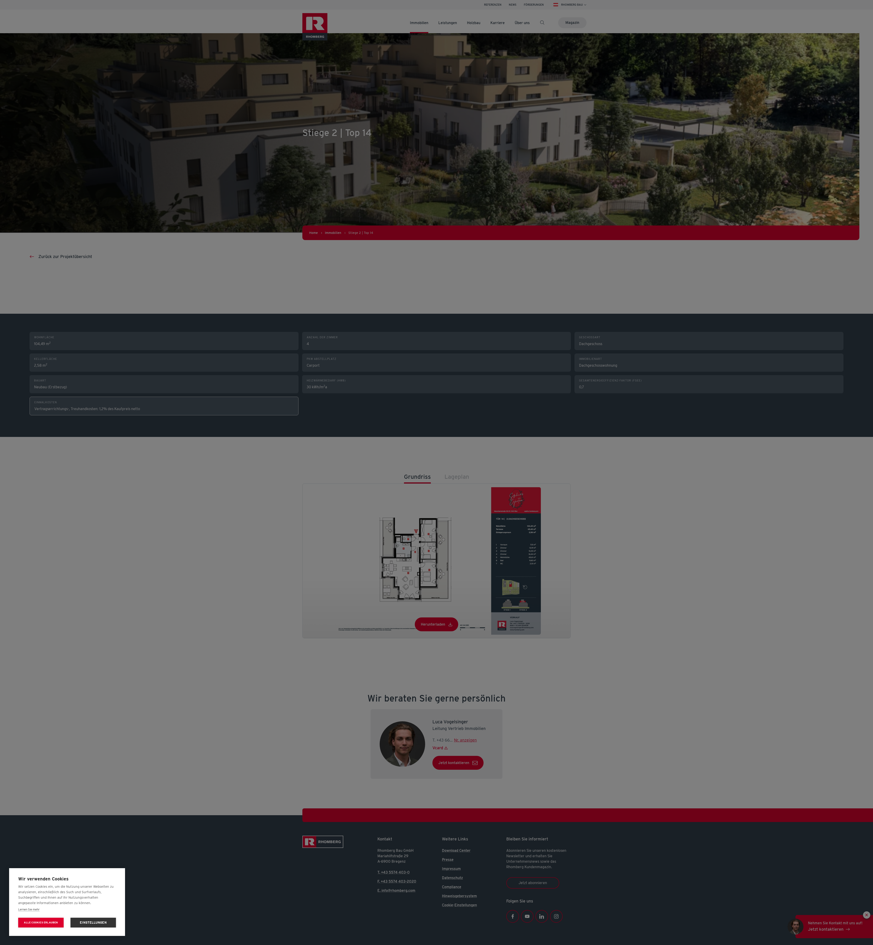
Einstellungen (93, 922)
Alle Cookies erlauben (41, 922)
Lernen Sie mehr (29, 909)
